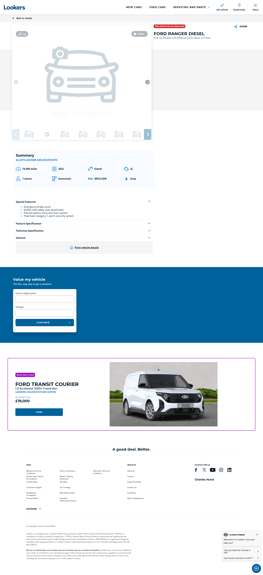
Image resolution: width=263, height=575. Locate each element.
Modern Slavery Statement (66, 477)
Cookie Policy (31, 482)
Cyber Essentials (134, 482)
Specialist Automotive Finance (68, 499)
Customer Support (34, 487)
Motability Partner (67, 493)
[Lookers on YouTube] (213, 470)
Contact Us (132, 487)
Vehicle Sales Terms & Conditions (34, 477)
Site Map (63, 482)
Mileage (20, 307)
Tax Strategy (65, 487)
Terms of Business (67, 471)
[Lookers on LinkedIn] (229, 470)
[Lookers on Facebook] (196, 470)
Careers (130, 476)
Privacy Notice (32, 498)
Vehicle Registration (26, 293)
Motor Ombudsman (135, 498)
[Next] (147, 82)
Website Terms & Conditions (33, 471)
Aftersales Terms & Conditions (101, 471)
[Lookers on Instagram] (221, 470)
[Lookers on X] (204, 470)
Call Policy (131, 493)
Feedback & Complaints (31, 493)
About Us (131, 471)
